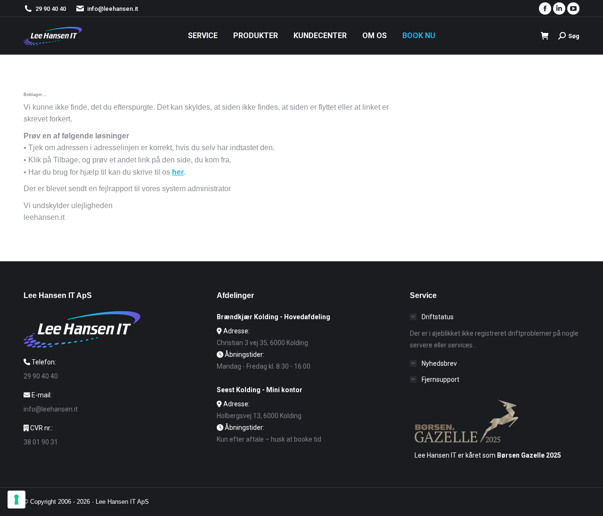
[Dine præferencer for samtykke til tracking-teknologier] (16, 499)
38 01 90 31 (41, 442)
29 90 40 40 (50, 8)
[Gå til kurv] (545, 36)
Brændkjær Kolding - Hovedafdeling (273, 317)
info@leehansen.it (112, 8)
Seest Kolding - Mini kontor (259, 390)
